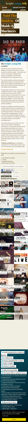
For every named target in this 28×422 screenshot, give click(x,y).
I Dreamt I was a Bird (20, 230)
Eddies (7, 313)
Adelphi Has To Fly (6, 286)
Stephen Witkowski (7, 149)
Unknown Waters (20, 188)
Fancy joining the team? (13, 361)
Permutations (20, 286)
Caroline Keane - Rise (8, 406)
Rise (7, 299)
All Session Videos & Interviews (11, 396)
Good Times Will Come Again (6, 230)
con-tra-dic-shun (6, 202)
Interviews (7, 10)
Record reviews (19, 7)
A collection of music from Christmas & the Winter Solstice (20, 218)
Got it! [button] (14, 419)
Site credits (8, 363)
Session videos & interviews (15, 373)
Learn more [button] (5, 415)
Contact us (8, 358)
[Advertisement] (14, 335)
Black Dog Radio (10, 370)
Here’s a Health (5, 216)
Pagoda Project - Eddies (9, 410)
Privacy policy (9, 366)
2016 (2, 34)
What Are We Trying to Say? (7, 188)
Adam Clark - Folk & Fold (9, 408)
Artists (23, 10)
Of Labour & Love (21, 244)
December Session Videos (9, 399)
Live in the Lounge (6, 244)
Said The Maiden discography (13, 166)
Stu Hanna (16, 172)
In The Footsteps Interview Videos (12, 398)
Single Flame (5, 272)
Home (4, 7)
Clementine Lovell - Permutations (12, 405)
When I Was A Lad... (20, 272)
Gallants (21, 313)
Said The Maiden (7, 174)
